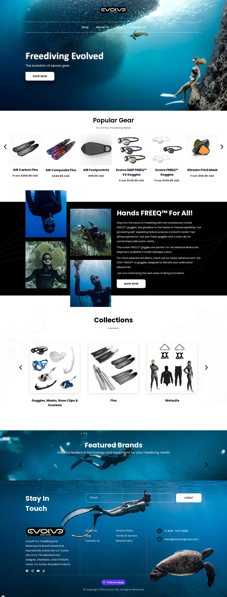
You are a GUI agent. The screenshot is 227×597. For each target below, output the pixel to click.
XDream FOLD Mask (202, 170)
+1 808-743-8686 (176, 531)
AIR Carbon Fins (25, 170)
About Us (91, 530)
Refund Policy (124, 541)
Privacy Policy (124, 530)
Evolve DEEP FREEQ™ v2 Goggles (131, 172)
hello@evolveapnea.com (181, 539)
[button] (28, 9)
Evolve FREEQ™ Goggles (166, 172)
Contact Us (92, 541)
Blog (88, 535)
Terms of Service (126, 535)
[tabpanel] (113, 55)
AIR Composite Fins (61, 170)
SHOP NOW (40, 76)
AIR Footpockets (96, 170)
